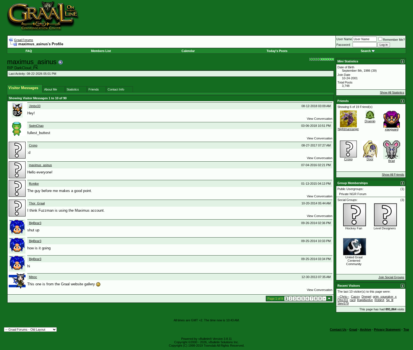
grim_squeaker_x (385, 296)
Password (343, 44)
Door (370, 159)
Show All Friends (393, 174)
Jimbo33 (34, 106)
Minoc (33, 277)
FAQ (29, 51)
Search (366, 51)
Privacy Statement (387, 329)
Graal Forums (23, 40)
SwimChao (36, 125)
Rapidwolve (365, 300)
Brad (391, 160)
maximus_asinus (40, 165)
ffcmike (34, 183)
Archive (365, 329)
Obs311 (342, 300)
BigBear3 (35, 223)
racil (352, 300)
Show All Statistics (392, 92)
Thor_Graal (37, 203)
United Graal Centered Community (353, 261)
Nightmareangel (348, 129)
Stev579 (343, 303)
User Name (344, 39)
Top (406, 329)
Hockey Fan (353, 228)
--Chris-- (343, 296)
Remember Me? (394, 39)
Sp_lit (389, 300)
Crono (33, 145)
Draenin (370, 121)
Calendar (188, 51)
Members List (101, 51)
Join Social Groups (391, 277)
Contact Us (338, 329)
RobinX (379, 300)
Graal (353, 329)
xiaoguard (391, 129)
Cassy (355, 296)
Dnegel (366, 296)
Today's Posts (277, 51)
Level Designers (385, 228)
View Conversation (319, 118)
